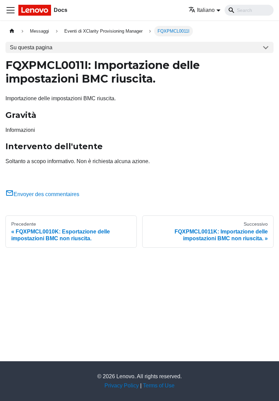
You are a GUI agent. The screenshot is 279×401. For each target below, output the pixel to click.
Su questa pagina (31, 47)
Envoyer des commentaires (46, 194)
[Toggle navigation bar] (10, 10)
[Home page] (11, 31)
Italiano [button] (206, 10)
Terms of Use (159, 385)
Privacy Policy (121, 385)
